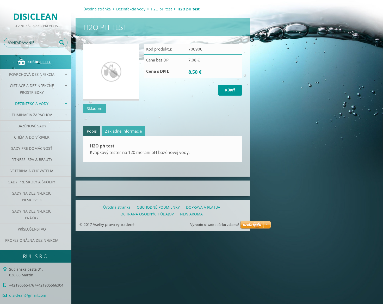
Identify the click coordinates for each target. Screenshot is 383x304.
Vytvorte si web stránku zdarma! (214, 225)
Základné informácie (123, 131)
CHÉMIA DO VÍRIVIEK (32, 137)
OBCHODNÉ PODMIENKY (158, 207)
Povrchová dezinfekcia (31, 74)
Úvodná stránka (97, 9)
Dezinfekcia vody (31, 103)
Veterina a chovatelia (31, 170)
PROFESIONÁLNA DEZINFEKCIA (31, 240)
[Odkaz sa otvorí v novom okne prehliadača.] (111, 72)
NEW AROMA (191, 214)
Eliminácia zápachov (32, 114)
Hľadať (62, 42)
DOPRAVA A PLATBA (203, 207)
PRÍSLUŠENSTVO (32, 229)
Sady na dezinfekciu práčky (32, 214)
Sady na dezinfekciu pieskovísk (32, 196)
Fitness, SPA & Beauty (31, 159)
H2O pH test (161, 9)
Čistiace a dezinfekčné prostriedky (32, 89)
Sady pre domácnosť (31, 148)
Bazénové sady (31, 125)
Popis (92, 131)
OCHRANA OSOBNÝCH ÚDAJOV (147, 214)
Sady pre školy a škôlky (31, 181)
